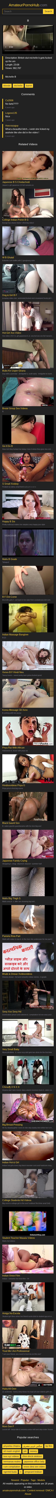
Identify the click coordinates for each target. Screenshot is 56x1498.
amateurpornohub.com (13, 1490)
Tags (33, 1480)
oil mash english (11, 1451)
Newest (15, 1480)
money (33, 1451)
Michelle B (10, 77)
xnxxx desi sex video (34, 1466)
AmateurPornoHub (28, 5)
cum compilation (11, 1466)
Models (41, 1480)
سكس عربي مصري (32, 1446)
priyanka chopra (11, 1446)
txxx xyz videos (11, 1456)
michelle (18, 85)
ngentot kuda (10, 1472)
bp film (49, 1446)
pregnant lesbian (33, 1472)
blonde (6, 85)
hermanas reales (12, 1461)
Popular (25, 1480)
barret (29, 85)
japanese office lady (34, 1461)
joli (25, 1451)
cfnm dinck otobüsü (32, 1456)
